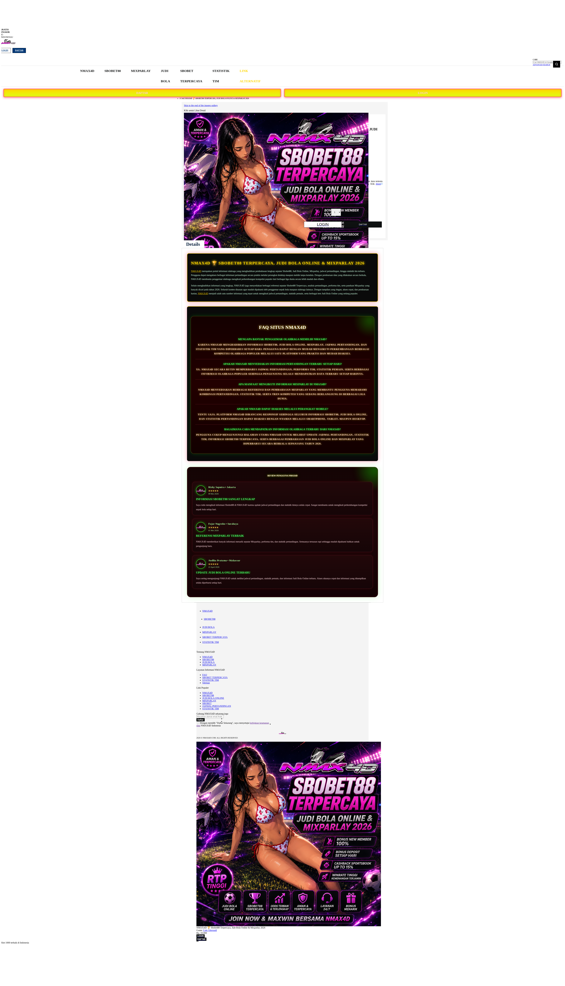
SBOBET (207, 703)
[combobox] (547, 62)
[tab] (193, 244)
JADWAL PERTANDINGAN (216, 706)
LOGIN (423, 92)
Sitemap (206, 683)
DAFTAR (142, 92)
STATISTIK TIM (210, 642)
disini (378, 184)
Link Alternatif (210, 930)
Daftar (19, 50)
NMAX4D (196, 271)
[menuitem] (87, 71)
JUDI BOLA (208, 627)
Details (193, 244)
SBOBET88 (209, 619)
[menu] (170, 76)
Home (182, 98)
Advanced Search (541, 65)
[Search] (556, 64)
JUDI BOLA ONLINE (213, 698)
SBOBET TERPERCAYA (215, 637)
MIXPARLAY (209, 632)
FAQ (204, 675)
